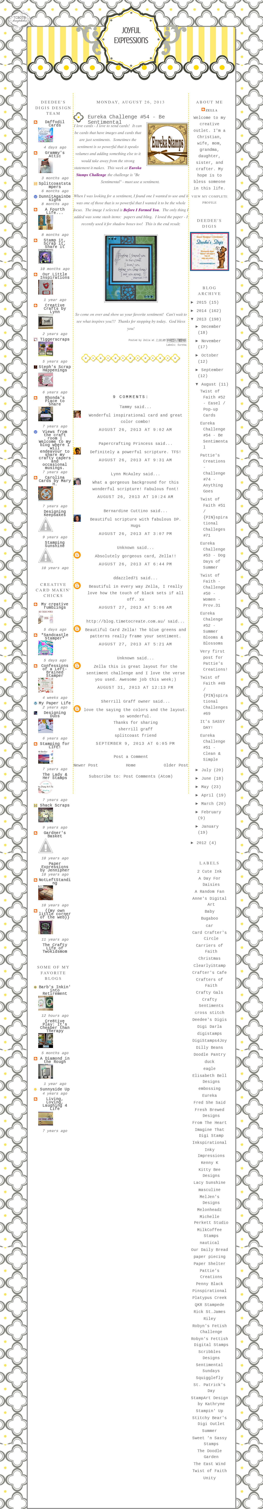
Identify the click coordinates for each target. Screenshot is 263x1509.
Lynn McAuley (126, 474)
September (212, 370)
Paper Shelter (210, 1264)
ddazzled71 (125, 578)
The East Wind (210, 1464)
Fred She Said (210, 1102)
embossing (209, 1089)
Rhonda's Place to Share (55, 401)
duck (210, 1062)
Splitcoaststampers (55, 185)
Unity (209, 1478)
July (207, 770)
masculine (209, 1190)
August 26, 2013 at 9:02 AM (135, 430)
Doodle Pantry (210, 1054)
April (208, 795)
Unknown (125, 548)
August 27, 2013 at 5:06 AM (135, 607)
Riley (209, 1319)
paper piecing (210, 1257)
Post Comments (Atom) (148, 776)
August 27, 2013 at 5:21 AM (135, 644)
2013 (203, 319)
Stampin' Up (209, 1411)
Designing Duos (55, 714)
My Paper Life (55, 703)
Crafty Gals (209, 992)
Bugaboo (209, 918)
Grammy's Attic (55, 154)
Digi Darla (209, 1027)
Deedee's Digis (209, 1020)
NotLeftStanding (55, 882)
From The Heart (209, 1123)
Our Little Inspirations (55, 276)
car (209, 926)
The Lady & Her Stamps (55, 776)
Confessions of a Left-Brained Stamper (54, 671)
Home (131, 765)
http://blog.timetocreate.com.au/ (125, 621)
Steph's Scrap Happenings (55, 369)
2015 (203, 302)
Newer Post (85, 765)
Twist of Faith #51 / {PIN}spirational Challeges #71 (214, 517)
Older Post (176, 765)
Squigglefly (209, 1378)
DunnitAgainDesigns (55, 198)
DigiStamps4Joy (209, 1041)
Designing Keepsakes (55, 513)
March (208, 804)
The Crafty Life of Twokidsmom (55, 948)
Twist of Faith (209, 1471)
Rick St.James (210, 1312)
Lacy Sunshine (210, 1183)
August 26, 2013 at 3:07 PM (135, 534)
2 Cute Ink (209, 871)
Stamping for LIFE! (55, 745)
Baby (210, 911)
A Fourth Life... (55, 211)
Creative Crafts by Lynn (55, 308)
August (210, 384)
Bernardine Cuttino (126, 511)
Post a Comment (131, 757)
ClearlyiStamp (210, 966)
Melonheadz (209, 1210)
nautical (209, 1243)
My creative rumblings (54, 606)
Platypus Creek (209, 1298)
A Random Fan (209, 891)
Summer (209, 1431)
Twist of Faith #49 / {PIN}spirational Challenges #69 (214, 695)
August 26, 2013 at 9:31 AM (135, 460)
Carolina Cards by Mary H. (55, 481)
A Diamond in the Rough (55, 1060)
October (210, 355)
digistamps (209, 1034)
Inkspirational (209, 1143)
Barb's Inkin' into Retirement (55, 990)
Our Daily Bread (209, 1250)
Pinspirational (209, 1291)
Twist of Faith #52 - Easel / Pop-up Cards (212, 403)
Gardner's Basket (55, 835)
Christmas (209, 958)
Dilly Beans (209, 1047)
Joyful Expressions (131, 35)
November (211, 341)
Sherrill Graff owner (125, 701)
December (211, 327)
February (211, 812)
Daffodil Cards (55, 124)
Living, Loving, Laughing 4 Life (55, 1104)
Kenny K (209, 1163)
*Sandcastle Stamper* (54, 637)
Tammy (126, 407)
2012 (203, 843)
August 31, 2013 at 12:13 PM (135, 687)
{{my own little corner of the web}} (55, 914)
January (210, 826)
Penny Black (209, 1284)
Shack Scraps (55, 805)
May (206, 787)
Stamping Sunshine (55, 544)
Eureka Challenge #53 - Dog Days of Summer (212, 555)
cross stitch (209, 1013)
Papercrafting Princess (126, 444)
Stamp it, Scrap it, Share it (55, 243)
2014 (203, 311)
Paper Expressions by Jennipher (55, 867)
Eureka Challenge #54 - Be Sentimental (214, 435)
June (207, 778)
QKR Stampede (209, 1305)
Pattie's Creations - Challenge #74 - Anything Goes (212, 473)
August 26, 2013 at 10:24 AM (135, 497)
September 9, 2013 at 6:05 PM (135, 743)
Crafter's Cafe (209, 973)
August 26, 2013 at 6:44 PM (135, 564)
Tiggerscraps (55, 339)
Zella (212, 110)
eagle (209, 1069)
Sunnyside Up (55, 1089)
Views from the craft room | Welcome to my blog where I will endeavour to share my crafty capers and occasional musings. (55, 450)
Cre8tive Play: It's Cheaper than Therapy (55, 1026)
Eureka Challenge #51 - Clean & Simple (212, 747)
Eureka (182, 345)
